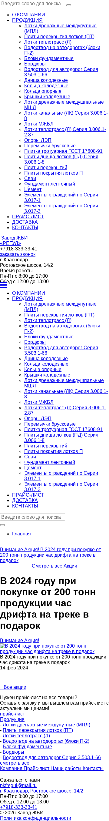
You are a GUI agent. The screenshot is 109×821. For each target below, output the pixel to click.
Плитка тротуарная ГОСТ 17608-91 (63, 151)
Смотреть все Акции (54, 565)
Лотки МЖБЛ (39, 123)
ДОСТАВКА (25, 222)
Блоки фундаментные (49, 58)
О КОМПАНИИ (28, 14)
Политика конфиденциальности (35, 818)
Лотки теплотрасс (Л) (47, 42)
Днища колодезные (46, 80)
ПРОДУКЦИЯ (27, 20)
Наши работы (67, 768)
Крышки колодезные (47, 96)
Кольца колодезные (46, 85)
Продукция (12, 719)
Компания (12, 768)
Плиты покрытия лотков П (53, 173)
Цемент (32, 189)
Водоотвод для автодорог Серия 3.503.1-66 (52, 757)
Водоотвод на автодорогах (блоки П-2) (46, 741)
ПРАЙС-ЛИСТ (28, 216)
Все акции (13, 687)
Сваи (30, 178)
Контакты (93, 768)
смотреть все (14, 763)
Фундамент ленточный (49, 183)
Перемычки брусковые (50, 145)
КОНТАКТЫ (25, 227)
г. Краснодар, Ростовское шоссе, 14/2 (41, 790)
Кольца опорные (42, 91)
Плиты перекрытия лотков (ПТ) (59, 36)
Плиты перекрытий (45, 167)
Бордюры (35, 63)
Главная (21, 533)
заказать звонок (17, 254)
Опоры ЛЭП (37, 140)
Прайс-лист (37, 768)
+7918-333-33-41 (18, 807)
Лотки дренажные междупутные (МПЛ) (46, 724)
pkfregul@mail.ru (18, 785)
